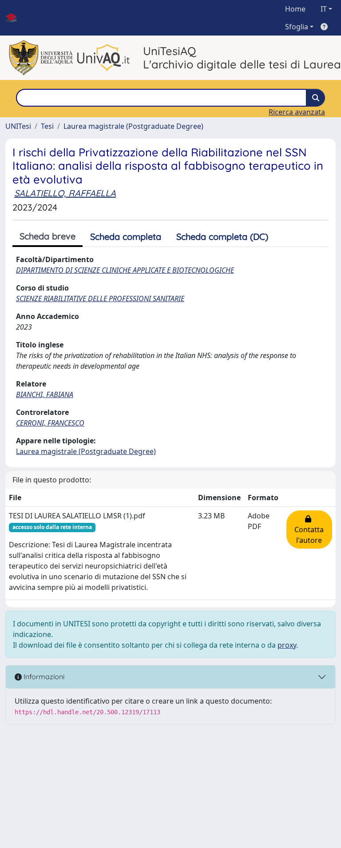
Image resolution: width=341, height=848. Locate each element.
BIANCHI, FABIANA (44, 394)
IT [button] (324, 9)
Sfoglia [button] (296, 27)
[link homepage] (14, 18)
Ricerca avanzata (297, 112)
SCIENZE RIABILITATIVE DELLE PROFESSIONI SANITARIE (100, 298)
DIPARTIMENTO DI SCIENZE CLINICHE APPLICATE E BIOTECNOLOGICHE (125, 270)
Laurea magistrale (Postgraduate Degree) (133, 126)
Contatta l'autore (309, 529)
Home (295, 9)
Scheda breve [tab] (47, 236)
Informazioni (43, 676)
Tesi (47, 126)
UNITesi (18, 126)
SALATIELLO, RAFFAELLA (65, 193)
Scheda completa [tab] (125, 236)
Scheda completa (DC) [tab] (222, 236)
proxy (287, 645)
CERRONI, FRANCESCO (50, 423)
